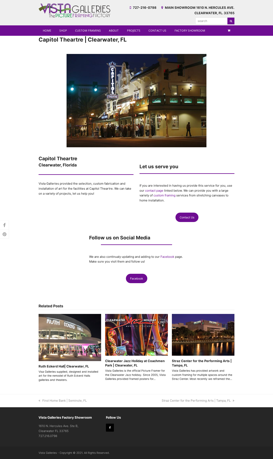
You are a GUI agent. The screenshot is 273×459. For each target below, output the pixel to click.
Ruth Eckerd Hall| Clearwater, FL (64, 366)
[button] (229, 31)
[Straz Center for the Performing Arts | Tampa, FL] (203, 334)
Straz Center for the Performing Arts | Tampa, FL (196, 400)
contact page (154, 190)
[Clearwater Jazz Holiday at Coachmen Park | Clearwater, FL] (136, 334)
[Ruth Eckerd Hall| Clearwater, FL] (70, 337)
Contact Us (187, 217)
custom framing (164, 195)
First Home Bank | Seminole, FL (64, 400)
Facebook (167, 257)
